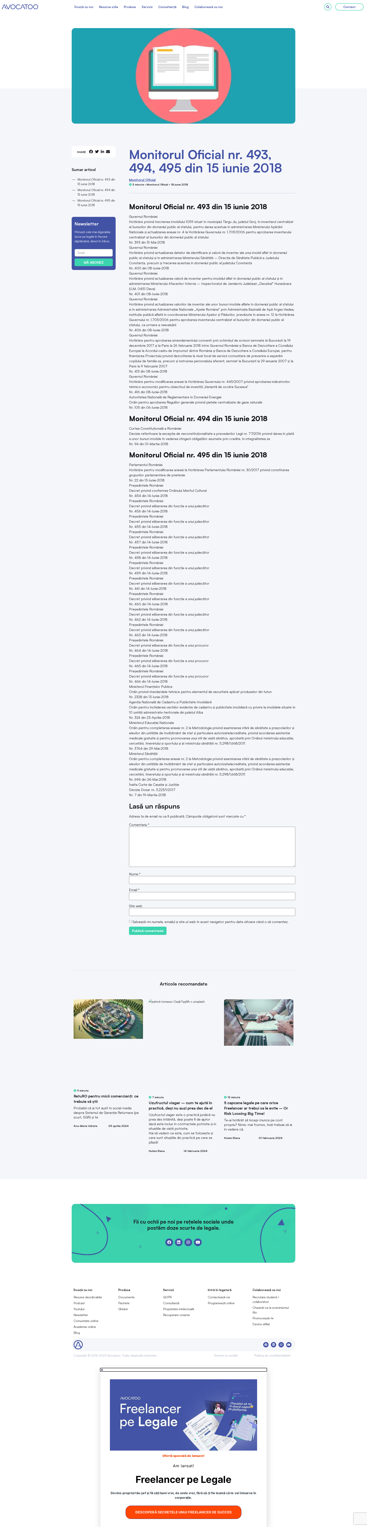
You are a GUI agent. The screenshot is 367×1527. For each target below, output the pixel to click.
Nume (134, 874)
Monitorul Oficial (142, 180)
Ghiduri (123, 1309)
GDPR (167, 1297)
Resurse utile (108, 7)
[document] (183, 1447)
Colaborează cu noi (208, 7)
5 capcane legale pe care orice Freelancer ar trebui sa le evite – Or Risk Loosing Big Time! (256, 1108)
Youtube (79, 1309)
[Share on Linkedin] (102, 151)
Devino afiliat (261, 1324)
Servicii (147, 7)
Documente (126, 1297)
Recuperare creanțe (176, 1315)
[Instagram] (188, 1242)
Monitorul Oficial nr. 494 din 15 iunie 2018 (96, 192)
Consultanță (167, 7)
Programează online (221, 1303)
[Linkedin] (179, 1242)
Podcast (79, 1303)
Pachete (124, 1303)
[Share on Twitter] (97, 151)
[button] (183, 1369)
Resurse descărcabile (88, 1297)
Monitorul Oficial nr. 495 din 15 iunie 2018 (96, 203)
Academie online (85, 1327)
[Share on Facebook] (91, 151)
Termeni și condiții (226, 1355)
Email (134, 890)
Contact (349, 7)
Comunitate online (86, 1321)
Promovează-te (263, 1318)
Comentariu (139, 824)
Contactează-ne (219, 1297)
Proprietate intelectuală (178, 1309)
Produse (130, 7)
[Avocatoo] (20, 6)
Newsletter (81, 1315)
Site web (135, 906)
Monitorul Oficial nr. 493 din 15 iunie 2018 (96, 182)
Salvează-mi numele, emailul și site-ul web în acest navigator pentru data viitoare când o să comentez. (210, 921)
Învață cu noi (84, 7)
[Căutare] (327, 7)
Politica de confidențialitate (272, 1355)
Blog (185, 7)
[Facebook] (169, 1242)
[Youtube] (198, 1242)
